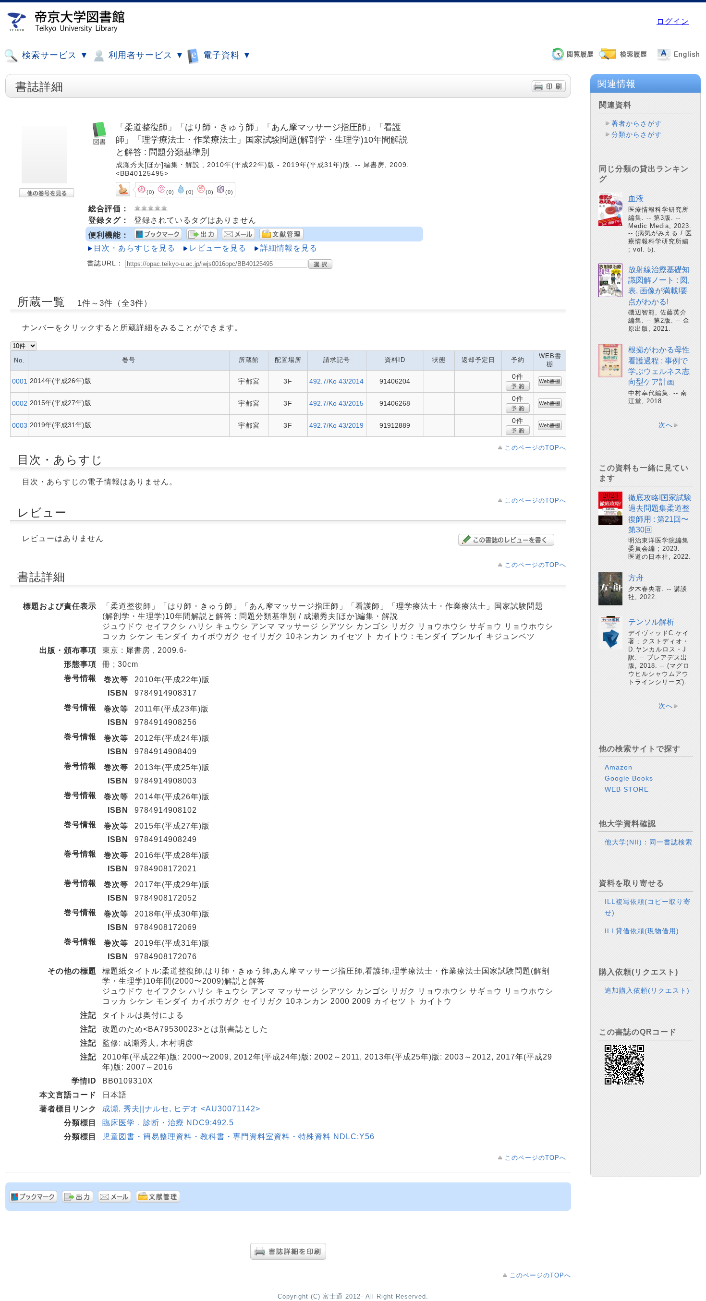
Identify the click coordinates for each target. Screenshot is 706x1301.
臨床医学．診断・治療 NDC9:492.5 (168, 1123)
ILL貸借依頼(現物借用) (642, 931)
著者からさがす (636, 123)
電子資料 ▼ (226, 55)
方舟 (636, 578)
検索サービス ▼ (54, 55)
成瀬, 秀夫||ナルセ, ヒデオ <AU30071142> (181, 1109)
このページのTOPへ (535, 447)
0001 (19, 381)
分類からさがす (636, 134)
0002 (19, 403)
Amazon (619, 767)
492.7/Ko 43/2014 (336, 381)
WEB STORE (627, 789)
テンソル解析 (651, 622)
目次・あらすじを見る (134, 248)
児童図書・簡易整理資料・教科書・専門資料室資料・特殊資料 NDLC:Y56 (238, 1136)
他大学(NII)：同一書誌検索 (649, 842)
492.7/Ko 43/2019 (336, 425)
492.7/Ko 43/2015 (336, 403)
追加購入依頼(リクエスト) (647, 990)
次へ (665, 425)
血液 (636, 198)
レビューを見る (217, 248)
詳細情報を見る (288, 248)
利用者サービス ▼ (145, 55)
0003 (19, 425)
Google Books (629, 778)
